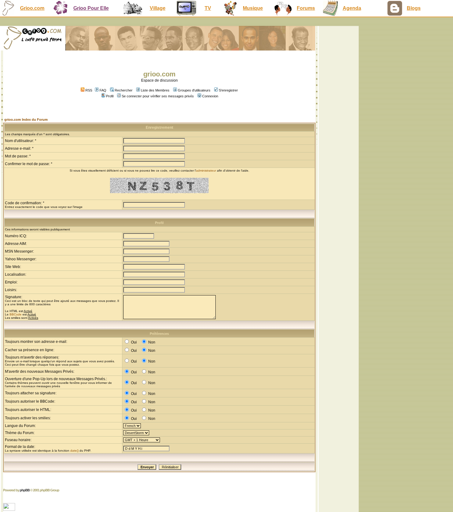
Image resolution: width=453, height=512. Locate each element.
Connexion (210, 96)
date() (74, 450)
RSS (88, 90)
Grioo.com (32, 8)
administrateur (206, 170)
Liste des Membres (155, 90)
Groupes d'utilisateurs (194, 90)
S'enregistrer (228, 90)
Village (157, 8)
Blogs (414, 8)
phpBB (25, 490)
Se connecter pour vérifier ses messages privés (158, 96)
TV (208, 8)
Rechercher (124, 90)
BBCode (16, 314)
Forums (306, 8)
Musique (253, 8)
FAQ (103, 90)
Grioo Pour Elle (91, 8)
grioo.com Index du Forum (26, 119)
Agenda (352, 8)
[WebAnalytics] (9, 509)
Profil (109, 96)
